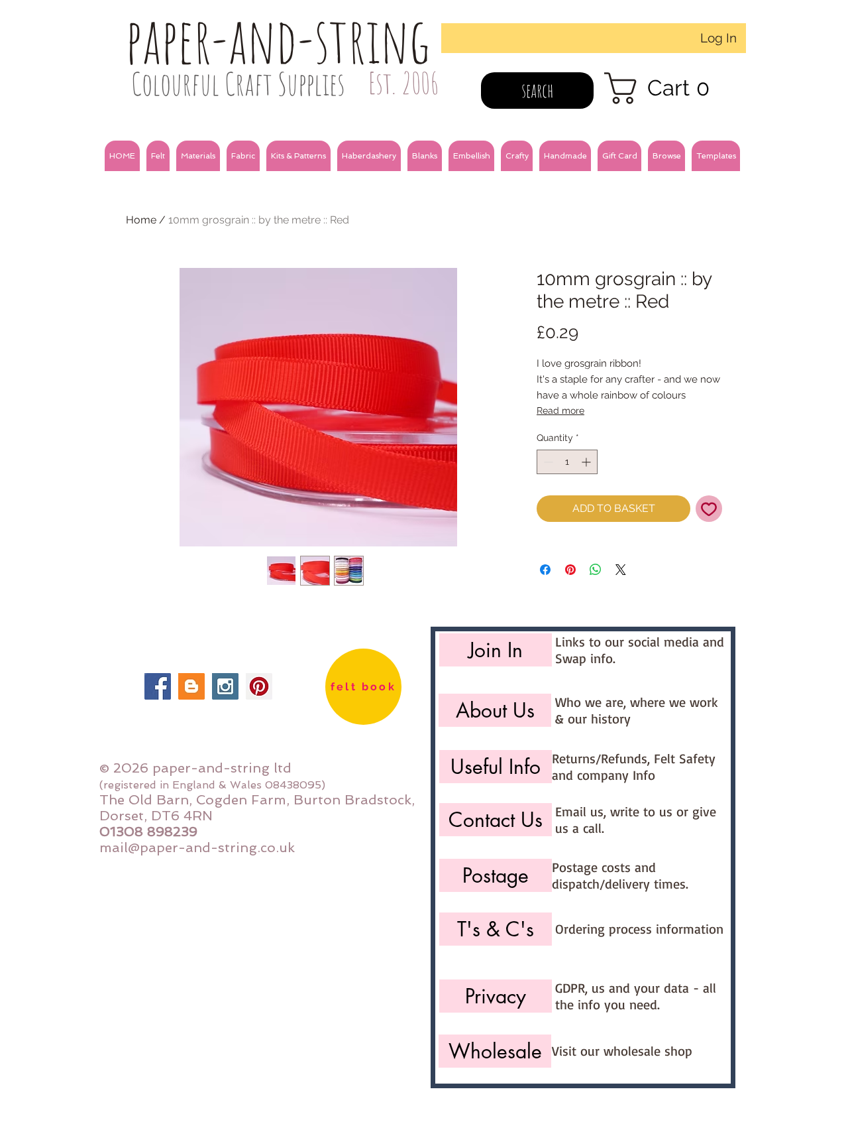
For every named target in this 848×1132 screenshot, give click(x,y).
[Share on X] (621, 570)
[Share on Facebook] (545, 570)
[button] (158, 156)
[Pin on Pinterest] (570, 570)
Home (141, 220)
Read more (560, 410)
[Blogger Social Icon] (191, 686)
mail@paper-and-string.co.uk (197, 847)
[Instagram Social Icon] (225, 686)
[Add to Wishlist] (709, 508)
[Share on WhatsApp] (596, 570)
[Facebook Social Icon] (157, 686)
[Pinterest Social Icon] (259, 686)
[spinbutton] (567, 461)
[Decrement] (547, 461)
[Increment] (587, 461)
